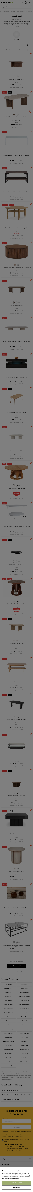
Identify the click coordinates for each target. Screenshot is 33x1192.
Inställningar (16, 1187)
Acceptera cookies (16, 1183)
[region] (16, 1179)
